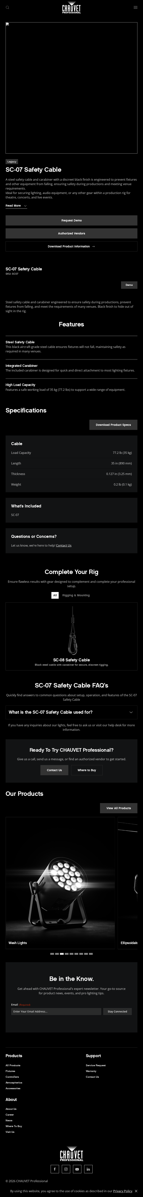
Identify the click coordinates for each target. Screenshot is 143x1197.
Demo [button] (129, 285)
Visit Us (10, 1132)
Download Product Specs (113, 425)
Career (10, 1114)
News (9, 1120)
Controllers (12, 1076)
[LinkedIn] (88, 1169)
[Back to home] (71, 7)
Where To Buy (14, 1126)
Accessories (13, 1088)
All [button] (55, 595)
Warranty (91, 1071)
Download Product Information (69, 246)
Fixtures (10, 1071)
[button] (7, 7)
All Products (13, 1065)
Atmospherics (14, 1082)
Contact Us (64, 545)
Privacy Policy (122, 1191)
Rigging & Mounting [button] (76, 595)
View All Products (119, 808)
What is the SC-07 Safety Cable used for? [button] (51, 712)
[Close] (136, 1191)
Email (20, 1004)
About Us (11, 1109)
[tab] (52, 954)
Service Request (96, 1065)
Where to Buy (87, 770)
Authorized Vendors (71, 233)
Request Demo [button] (71, 220)
